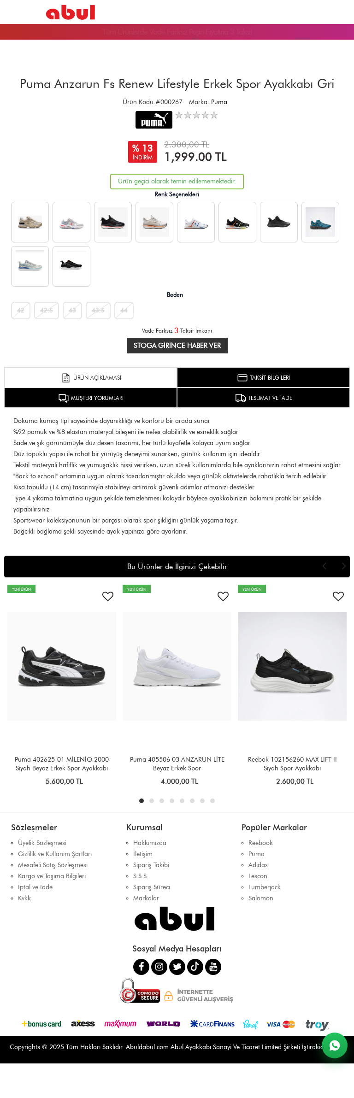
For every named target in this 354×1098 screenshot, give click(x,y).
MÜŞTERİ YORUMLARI (96, 397)
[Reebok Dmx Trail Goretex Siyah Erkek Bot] (279, 222)
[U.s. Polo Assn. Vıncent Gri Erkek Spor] (71, 222)
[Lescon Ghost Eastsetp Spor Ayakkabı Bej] (30, 222)
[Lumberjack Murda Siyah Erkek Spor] (237, 222)
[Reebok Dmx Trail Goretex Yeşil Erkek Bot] (320, 222)
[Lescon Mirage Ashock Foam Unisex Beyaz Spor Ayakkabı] (154, 222)
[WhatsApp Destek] (335, 1045)
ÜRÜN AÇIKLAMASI (96, 377)
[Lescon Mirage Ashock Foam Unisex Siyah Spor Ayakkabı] (113, 222)
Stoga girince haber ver (177, 345)
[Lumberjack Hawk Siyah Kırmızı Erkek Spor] (71, 266)
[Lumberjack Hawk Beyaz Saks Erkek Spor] (30, 266)
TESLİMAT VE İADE (269, 397)
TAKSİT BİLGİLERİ (269, 377)
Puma (219, 102)
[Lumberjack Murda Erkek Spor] (196, 222)
